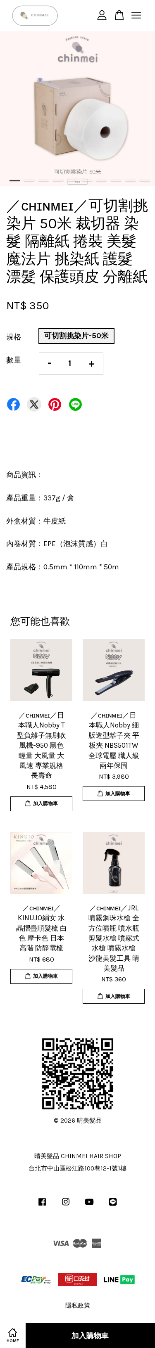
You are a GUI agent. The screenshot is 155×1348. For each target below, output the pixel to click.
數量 (13, 360)
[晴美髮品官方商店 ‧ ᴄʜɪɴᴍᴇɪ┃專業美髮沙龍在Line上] (113, 1205)
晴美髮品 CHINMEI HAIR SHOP (77, 1156)
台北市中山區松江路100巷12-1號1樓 (77, 1168)
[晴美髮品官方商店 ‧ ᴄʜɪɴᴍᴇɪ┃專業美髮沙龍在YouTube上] (89, 1205)
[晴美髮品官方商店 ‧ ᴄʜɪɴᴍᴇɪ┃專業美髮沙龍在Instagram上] (66, 1205)
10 (145, 180)
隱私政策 (77, 1305)
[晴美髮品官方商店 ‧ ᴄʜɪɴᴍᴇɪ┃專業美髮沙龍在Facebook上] (42, 1205)
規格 (13, 336)
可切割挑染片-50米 (76, 335)
